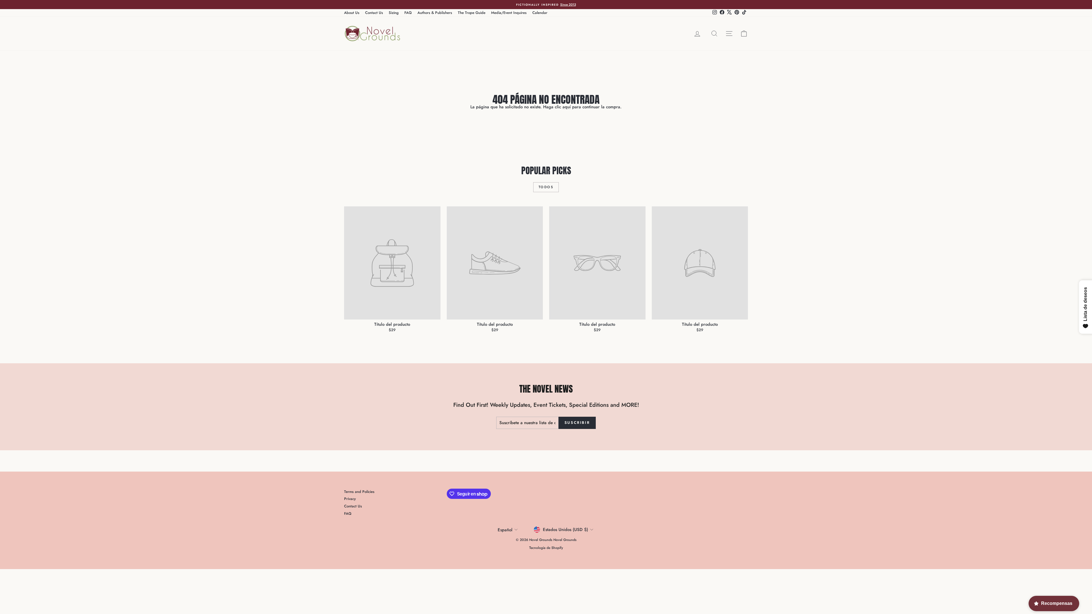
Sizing (394, 12)
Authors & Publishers (434, 12)
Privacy (350, 498)
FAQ (408, 12)
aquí (566, 107)
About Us (351, 12)
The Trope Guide (471, 12)
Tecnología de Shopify (546, 547)
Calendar (539, 12)
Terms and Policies (359, 491)
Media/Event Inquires (509, 12)
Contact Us (374, 12)
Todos (546, 187)
